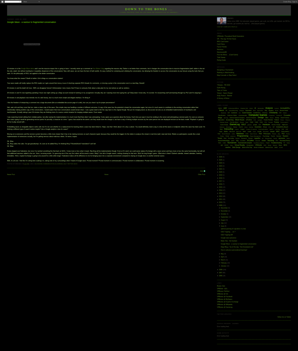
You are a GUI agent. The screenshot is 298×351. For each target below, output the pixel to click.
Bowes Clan (221, 286)
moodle (259, 131)
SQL (237, 140)
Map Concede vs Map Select (227, 75)
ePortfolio (249, 120)
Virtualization (250, 145)
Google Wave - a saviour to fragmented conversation (31, 22)
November (224, 211)
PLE (283, 134)
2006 (221, 276)
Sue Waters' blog (98, 68)
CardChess (257, 113)
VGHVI (226, 145)
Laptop (237, 129)
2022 (221, 169)
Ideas (245, 127)
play (279, 133)
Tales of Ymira (222, 90)
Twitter (70, 163)
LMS (287, 129)
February (224, 263)
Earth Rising (221, 88)
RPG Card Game (222, 41)
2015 (221, 187)
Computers (272, 115)
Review (250, 138)
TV (284, 143)
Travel (267, 143)
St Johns (242, 140)
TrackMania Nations (259, 143)
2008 (221, 270)
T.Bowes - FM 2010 (223, 85)
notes (233, 133)
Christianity (273, 113)
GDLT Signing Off (227, 235)
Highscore (285, 124)
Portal (227, 136)
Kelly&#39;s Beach (282, 127)
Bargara (242, 110)
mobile (249, 131)
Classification (221, 115)
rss (262, 138)
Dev (266, 117)
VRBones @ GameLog (224, 307)
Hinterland (229, 127)
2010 (221, 202)
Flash (246, 122)
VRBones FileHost (223, 291)
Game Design (224, 124)
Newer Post (11, 174)
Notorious (220, 49)
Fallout (276, 120)
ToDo (219, 143)
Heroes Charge (276, 124)
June (223, 226)
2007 (221, 273)
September (225, 217)
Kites (221, 129)
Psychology (266, 136)
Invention (258, 127)
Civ (280, 113)
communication (48, 163)
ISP (274, 127)
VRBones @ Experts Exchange (227, 302)
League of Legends (251, 129)
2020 (221, 172)
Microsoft (232, 131)
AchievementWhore (233, 108)
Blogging (39, 163)
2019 (221, 175)
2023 (221, 166)
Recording (231, 138)
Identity (251, 127)
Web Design (236, 147)
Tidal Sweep (221, 57)
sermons (282, 138)
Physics (274, 133)
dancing (226, 117)
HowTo (241, 127)
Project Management (255, 136)
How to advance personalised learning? (234, 250)
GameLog (235, 124)
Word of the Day (247, 147)
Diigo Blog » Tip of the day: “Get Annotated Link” (237, 247)
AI (255, 108)
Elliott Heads (239, 120)
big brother (260, 110)
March (223, 260)
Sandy (275, 138)
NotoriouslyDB (222, 52)
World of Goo (269, 147)
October (224, 214)
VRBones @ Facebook (224, 296)
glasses (249, 124)
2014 (221, 190)
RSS (202, 171)
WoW (276, 147)
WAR (265, 145)
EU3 (255, 120)
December (224, 208)
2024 (221, 163)
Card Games (247, 113)
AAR (225, 108)
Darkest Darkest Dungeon (237, 117)
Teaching (270, 140)
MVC (278, 131)
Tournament (231, 143)
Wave (76, 163)
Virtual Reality (240, 145)
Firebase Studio (224, 122)
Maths (226, 131)
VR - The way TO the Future (226, 39)
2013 (221, 193)
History (235, 127)
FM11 (261, 122)
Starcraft (257, 140)
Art (226, 110)
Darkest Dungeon (251, 117)
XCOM (281, 147)
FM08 (251, 122)
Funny (276, 122)
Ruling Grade (221, 60)
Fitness (242, 122)
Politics (222, 136)
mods (254, 131)
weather (228, 147)
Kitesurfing (228, 129)
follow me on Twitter (284, 317)
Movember (266, 131)
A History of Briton (223, 98)
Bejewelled (248, 110)
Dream (271, 117)
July (222, 223)
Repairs (237, 138)
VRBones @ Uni (222, 294)
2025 (221, 160)
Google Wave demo (27, 68)
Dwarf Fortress (285, 117)
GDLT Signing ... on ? (228, 232)
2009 (221, 205)
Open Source (253, 133)
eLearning (59, 163)
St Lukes (250, 140)
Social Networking (223, 140)
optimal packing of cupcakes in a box (233, 229)
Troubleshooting (276, 143)
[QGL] (220, 108)
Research (244, 138)
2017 (221, 181)
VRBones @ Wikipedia (224, 304)
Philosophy (267, 134)
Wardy (269, 145)
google (255, 124)
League (242, 129)
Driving (277, 117)
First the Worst (234, 122)
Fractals (270, 122)
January (224, 266)
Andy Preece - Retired (224, 95)
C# (229, 113)
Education (221, 120)
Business (223, 112)
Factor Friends (222, 47)
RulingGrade (268, 138)
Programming (242, 136)
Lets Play (277, 129)
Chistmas (265, 112)
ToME (224, 143)
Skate (288, 138)
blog (266, 110)
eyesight (260, 120)
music (272, 131)
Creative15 (279, 115)
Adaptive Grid (244, 108)
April (222, 257)
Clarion (285, 112)
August (223, 220)
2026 (221, 157)
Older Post (201, 174)
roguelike (257, 138)
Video (231, 145)
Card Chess (221, 44)
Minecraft (238, 131)
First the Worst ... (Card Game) (227, 55)
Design (261, 117)
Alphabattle (261, 108)
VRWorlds (258, 145)
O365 (246, 133)
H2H (260, 124)
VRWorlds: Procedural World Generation (230, 36)
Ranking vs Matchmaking (225, 72)
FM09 (256, 122)
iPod (270, 127)
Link (283, 129)
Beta (254, 110)
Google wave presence (228, 238)
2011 (221, 199)
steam (264, 140)
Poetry (288, 133)
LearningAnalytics (263, 129)
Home (106, 174)
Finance (288, 120)
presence (232, 136)
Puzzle (273, 136)
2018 (221, 178)
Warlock (275, 145)
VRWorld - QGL (222, 288)
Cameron (234, 113)
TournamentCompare (245, 143)
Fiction (282, 120)
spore (232, 140)
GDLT (65, 163)
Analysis (269, 108)
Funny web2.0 (284, 122)
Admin (251, 108)
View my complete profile (227, 26)
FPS (265, 122)
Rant (225, 138)
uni (222, 145)
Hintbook (222, 127)
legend (271, 129)
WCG (285, 145)
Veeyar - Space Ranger (225, 93)
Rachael (278, 136)
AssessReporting (233, 110)
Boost (276, 110)
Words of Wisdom (259, 147)
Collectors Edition (232, 115)
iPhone (265, 127)
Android (276, 108)
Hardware (266, 124)
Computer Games (258, 115)
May (222, 254)
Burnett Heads (284, 110)
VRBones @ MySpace (224, 299)
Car (240, 112)
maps (220, 131)
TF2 (277, 140)
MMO (244, 131)
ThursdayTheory (285, 140)
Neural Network (226, 133)
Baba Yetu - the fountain (229, 241)
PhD (260, 134)
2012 (221, 196)
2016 (221, 184)
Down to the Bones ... (149, 9)
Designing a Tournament (225, 70)
